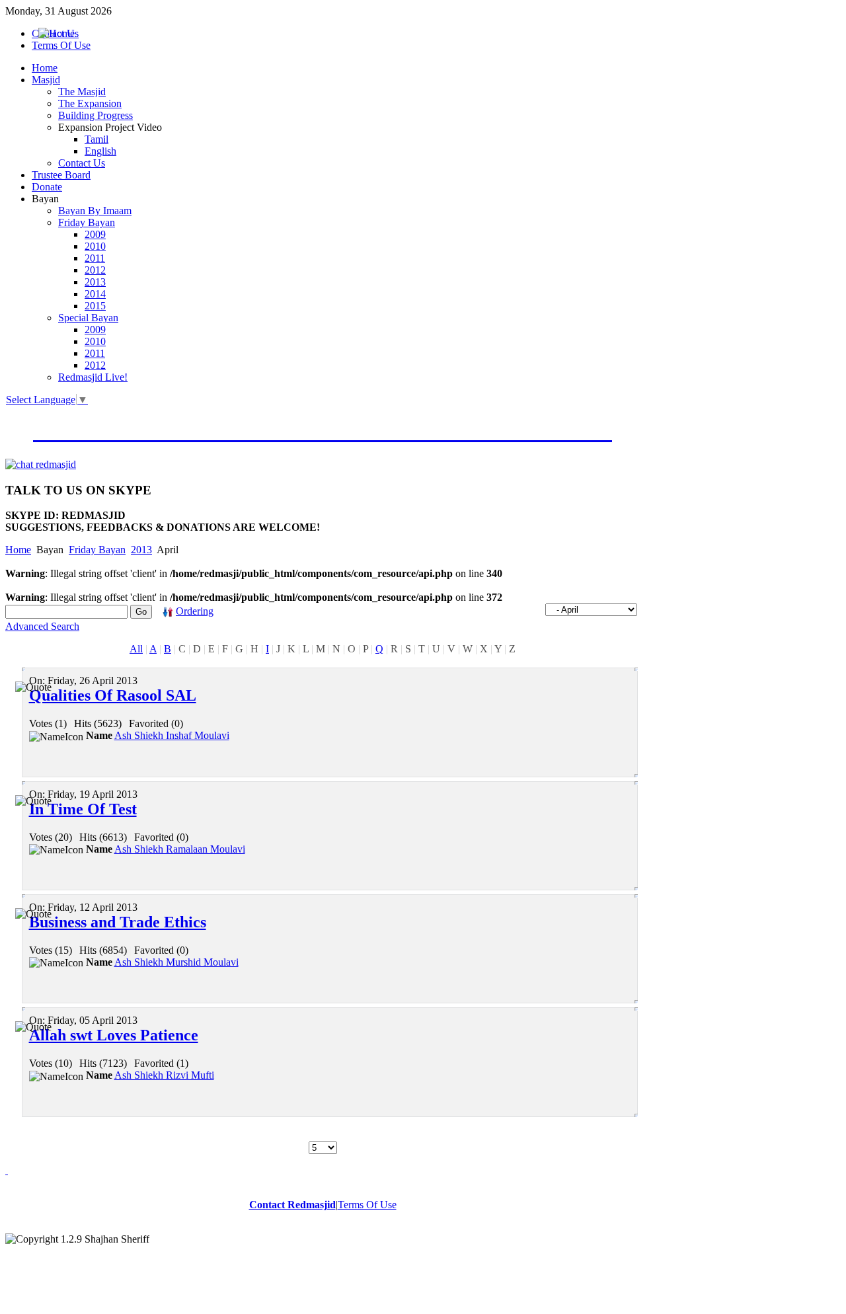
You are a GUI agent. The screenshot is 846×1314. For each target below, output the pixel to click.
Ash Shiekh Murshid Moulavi (176, 962)
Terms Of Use (367, 1204)
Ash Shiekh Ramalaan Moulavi (179, 849)
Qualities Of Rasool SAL (112, 695)
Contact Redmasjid (292, 1204)
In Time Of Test (83, 809)
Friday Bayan (97, 549)
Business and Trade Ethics (117, 922)
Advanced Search (42, 626)
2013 (141, 549)
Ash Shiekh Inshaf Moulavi (171, 735)
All (136, 648)
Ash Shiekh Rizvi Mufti (164, 1075)
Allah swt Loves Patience (113, 1035)
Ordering (194, 611)
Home (18, 549)
